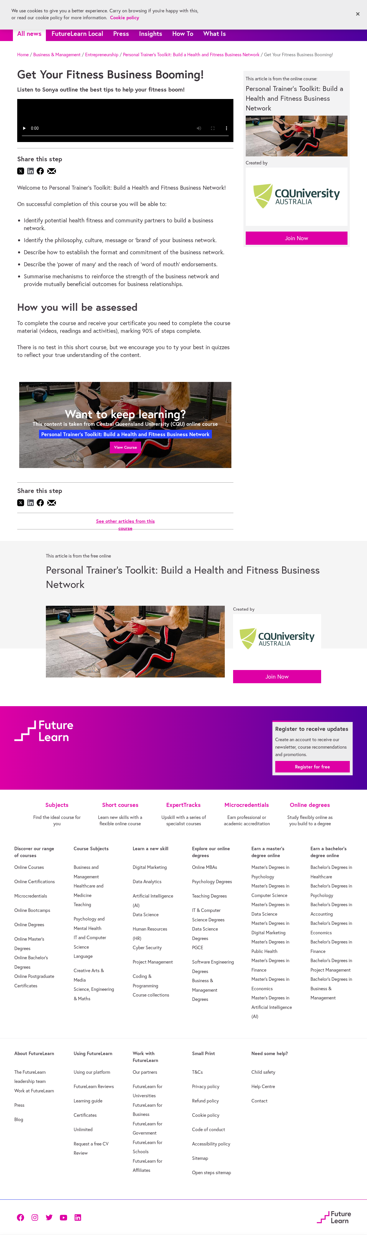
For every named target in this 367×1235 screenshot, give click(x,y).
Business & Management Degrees (204, 990)
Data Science (146, 914)
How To (182, 33)
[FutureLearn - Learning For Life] (334, 1216)
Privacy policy (205, 1086)
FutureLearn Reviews (94, 1086)
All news (29, 33)
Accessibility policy (211, 1144)
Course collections (151, 995)
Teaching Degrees (209, 896)
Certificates (85, 1115)
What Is (214, 33)
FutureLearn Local (77, 33)
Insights (150, 33)
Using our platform (92, 1072)
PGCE (197, 947)
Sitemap (200, 1158)
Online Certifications (34, 881)
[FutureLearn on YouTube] (63, 1217)
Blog (18, 1119)
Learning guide (88, 1101)
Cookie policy (205, 1115)
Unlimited (83, 1129)
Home (23, 54)
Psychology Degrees (212, 881)
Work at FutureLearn (34, 1091)
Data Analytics (147, 881)
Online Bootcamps (32, 910)
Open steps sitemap (211, 1172)
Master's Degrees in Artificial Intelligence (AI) (271, 1007)
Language (83, 956)
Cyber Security (147, 947)
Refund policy (205, 1101)
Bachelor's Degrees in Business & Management (331, 988)
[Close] (358, 14)
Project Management (153, 962)
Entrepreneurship (101, 54)
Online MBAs (204, 867)
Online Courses (29, 867)
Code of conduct (208, 1129)
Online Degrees (29, 924)
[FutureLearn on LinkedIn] (78, 1217)
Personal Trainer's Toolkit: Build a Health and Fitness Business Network (191, 54)
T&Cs (197, 1072)
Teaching (82, 904)
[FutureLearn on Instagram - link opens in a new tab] (35, 1217)
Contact (259, 1101)
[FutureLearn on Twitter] (49, 1217)
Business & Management (57, 54)
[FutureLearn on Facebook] (22, 1217)
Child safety (263, 1072)
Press (121, 33)
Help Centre (263, 1086)
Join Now (296, 238)
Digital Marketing (150, 867)
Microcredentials (30, 896)
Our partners (145, 1072)
